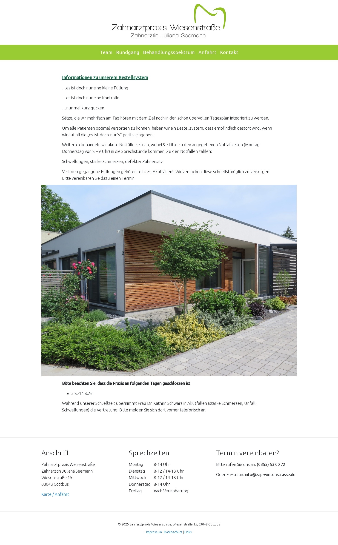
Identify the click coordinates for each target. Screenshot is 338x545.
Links (188, 532)
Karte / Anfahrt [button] (55, 494)
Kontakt (229, 52)
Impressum (154, 532)
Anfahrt (207, 52)
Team (106, 52)
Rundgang (127, 52)
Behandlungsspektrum (169, 52)
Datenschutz (173, 532)
